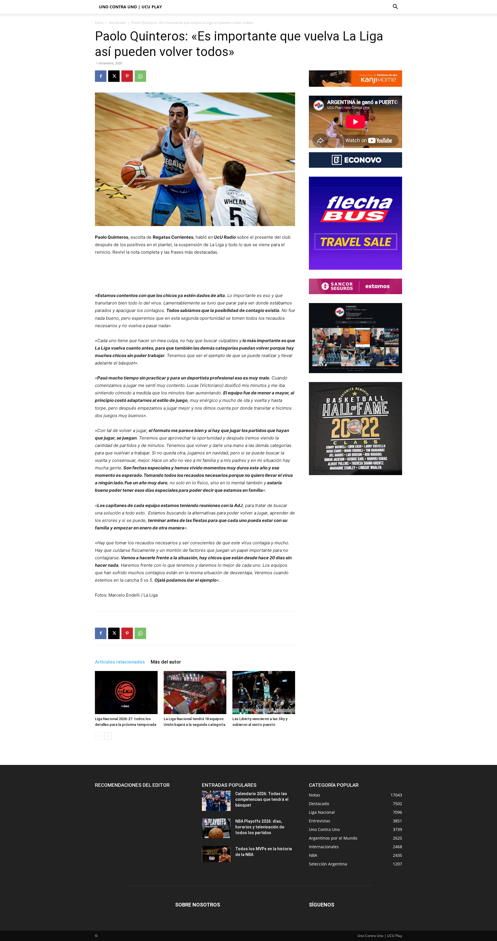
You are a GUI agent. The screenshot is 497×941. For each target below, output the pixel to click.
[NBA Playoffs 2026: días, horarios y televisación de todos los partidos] (216, 828)
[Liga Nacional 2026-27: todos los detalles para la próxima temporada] (126, 692)
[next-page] (107, 736)
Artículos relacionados (120, 662)
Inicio (99, 22)
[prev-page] (98, 736)
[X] (114, 76)
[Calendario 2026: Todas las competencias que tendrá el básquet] (216, 801)
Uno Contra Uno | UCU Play (130, 6)
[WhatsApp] (140, 76)
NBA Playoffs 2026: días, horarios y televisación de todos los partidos (259, 827)
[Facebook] (100, 76)
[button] (395, 7)
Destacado (117, 22)
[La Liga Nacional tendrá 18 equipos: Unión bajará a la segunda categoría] (195, 692)
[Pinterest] (127, 76)
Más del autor (166, 662)
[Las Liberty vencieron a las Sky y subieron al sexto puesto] (263, 692)
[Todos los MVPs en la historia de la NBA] (216, 854)
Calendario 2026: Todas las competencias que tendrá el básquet (261, 799)
